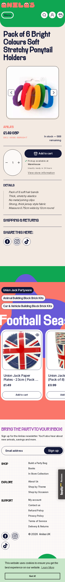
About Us (33, 481)
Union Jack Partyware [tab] (17, 290)
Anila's (8, 127)
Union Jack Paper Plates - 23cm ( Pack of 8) (21, 378)
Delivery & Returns (38, 526)
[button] (44, 15)
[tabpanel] (32, 365)
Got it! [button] (32, 576)
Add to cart (22, 394)
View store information (41, 172)
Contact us (34, 505)
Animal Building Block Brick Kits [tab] (23, 298)
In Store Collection (38, 473)
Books (31, 468)
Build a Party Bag (37, 463)
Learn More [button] (47, 567)
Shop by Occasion (38, 492)
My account (34, 499)
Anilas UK (44, 534)
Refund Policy (36, 510)
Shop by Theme (37, 486)
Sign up (53, 450)
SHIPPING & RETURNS (21, 221)
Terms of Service (37, 521)
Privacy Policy (36, 515)
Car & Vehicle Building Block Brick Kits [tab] (27, 306)
